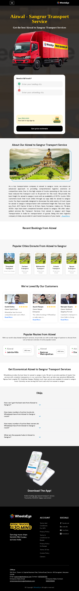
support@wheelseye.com (22, 577)
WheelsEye (37, 587)
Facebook (65, 523)
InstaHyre (65, 534)
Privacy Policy (44, 532)
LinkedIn (65, 527)
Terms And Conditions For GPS (44, 525)
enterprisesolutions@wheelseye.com (22, 581)
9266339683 (50, 581)
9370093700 (42, 577)
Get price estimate (39, 128)
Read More (8, 317)
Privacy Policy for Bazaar (44, 545)
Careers (42, 557)
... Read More (65, 216)
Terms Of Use (44, 550)
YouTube (65, 530)
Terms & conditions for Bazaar (45, 537)
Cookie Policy (44, 553)
